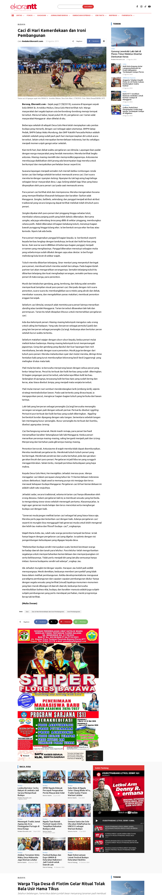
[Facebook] (137, 7)
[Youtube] (149, 7)
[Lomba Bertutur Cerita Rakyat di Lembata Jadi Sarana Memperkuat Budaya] (29, 776)
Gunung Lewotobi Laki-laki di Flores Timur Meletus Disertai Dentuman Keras (126, 54)
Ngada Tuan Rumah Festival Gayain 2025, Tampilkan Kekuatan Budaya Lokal (52, 825)
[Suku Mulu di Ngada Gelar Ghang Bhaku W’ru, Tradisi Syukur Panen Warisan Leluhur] (79, 776)
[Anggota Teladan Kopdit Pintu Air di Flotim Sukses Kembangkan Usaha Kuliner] (116, 82)
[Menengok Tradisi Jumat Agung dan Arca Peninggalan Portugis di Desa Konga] (29, 810)
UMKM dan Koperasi (129, 77)
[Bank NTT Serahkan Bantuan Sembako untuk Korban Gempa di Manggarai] (116, 96)
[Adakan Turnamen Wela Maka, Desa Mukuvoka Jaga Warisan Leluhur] (29, 843)
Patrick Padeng (47, 867)
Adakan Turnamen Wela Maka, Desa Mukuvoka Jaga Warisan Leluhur (28, 857)
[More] (103, 41)
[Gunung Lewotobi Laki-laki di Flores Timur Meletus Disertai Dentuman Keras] (127, 36)
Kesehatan (126, 105)
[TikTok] (145, 7)
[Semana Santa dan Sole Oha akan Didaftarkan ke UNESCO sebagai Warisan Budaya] (79, 810)
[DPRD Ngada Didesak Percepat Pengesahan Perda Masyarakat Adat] (54, 776)
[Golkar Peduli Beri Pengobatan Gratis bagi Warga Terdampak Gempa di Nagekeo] (116, 110)
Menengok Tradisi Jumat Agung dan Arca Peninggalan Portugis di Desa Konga (29, 825)
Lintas (113, 48)
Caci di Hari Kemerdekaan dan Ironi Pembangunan (48, 611)
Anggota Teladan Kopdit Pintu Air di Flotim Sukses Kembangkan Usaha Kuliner (133, 83)
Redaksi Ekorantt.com (32, 41)
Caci (27, 611)
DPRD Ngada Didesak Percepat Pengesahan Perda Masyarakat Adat (54, 790)
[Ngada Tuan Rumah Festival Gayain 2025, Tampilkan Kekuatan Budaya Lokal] (54, 810)
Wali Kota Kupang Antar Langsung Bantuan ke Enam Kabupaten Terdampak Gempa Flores (133, 69)
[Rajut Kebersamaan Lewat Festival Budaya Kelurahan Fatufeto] (79, 843)
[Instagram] (141, 7)
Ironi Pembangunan (73, 611)
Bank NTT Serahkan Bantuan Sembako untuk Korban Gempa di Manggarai (133, 96)
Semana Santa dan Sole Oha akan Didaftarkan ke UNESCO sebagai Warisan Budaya (79, 825)
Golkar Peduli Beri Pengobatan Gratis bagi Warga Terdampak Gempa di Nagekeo (133, 110)
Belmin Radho (47, 795)
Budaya (21, 24)
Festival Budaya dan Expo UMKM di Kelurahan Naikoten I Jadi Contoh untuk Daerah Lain (52, 860)
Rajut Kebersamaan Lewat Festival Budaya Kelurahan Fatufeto (78, 857)
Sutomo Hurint (72, 831)
